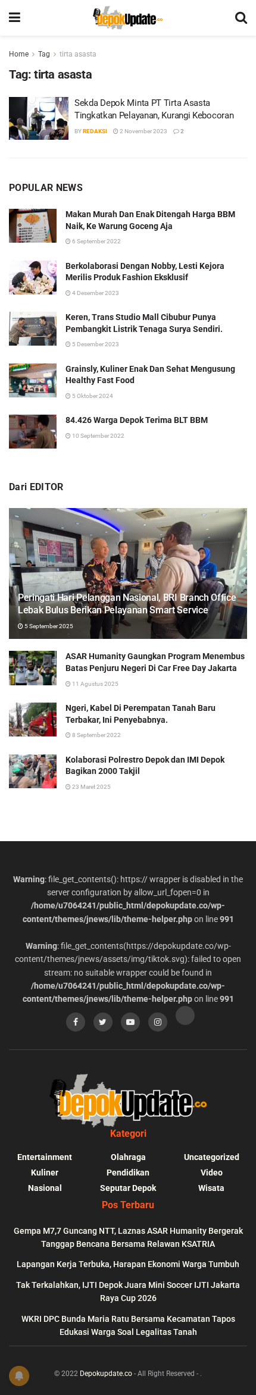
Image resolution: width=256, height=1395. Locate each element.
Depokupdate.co (106, 1373)
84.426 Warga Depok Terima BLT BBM (136, 420)
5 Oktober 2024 (92, 396)
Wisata (211, 1188)
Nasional (45, 1188)
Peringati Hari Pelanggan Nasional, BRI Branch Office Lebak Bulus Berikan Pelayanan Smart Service (127, 604)
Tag (44, 54)
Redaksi (95, 131)
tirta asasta (78, 54)
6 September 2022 (96, 241)
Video (212, 1172)
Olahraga (128, 1157)
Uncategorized (211, 1157)
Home (19, 54)
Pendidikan (128, 1172)
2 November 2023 (142, 131)
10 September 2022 (97, 435)
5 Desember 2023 (95, 344)
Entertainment (44, 1157)
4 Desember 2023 (95, 293)
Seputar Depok (128, 1188)
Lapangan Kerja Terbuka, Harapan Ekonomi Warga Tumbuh (128, 1264)
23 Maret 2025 (91, 786)
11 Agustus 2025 (94, 684)
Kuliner (44, 1172)
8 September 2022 (96, 735)
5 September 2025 (48, 626)
